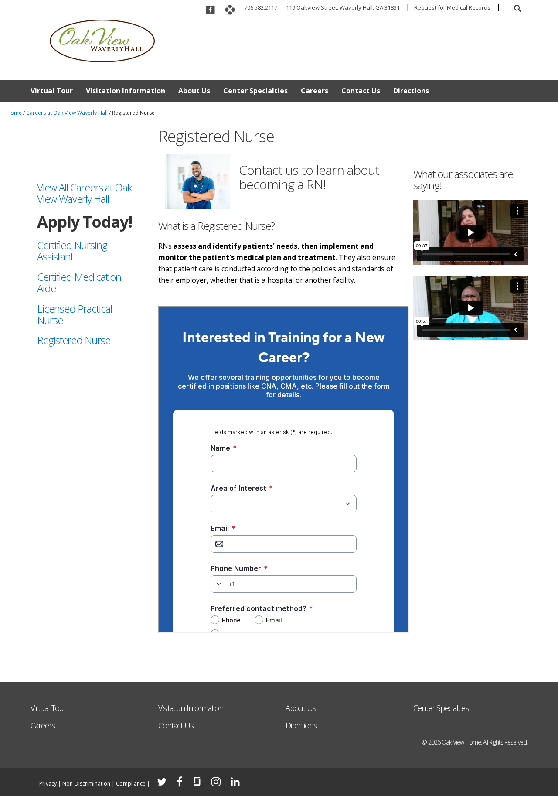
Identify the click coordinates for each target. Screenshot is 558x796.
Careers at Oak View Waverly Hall (67, 112)
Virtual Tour (52, 91)
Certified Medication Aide (79, 282)
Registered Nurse (73, 340)
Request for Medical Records (452, 7)
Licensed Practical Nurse (74, 314)
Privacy (48, 783)
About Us (194, 91)
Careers (314, 91)
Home (14, 112)
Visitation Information (125, 91)
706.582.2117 (260, 7)
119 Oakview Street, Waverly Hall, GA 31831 (343, 7)
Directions (411, 91)
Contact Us (360, 91)
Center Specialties (255, 91)
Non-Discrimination (86, 783)
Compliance (131, 783)
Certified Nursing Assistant (72, 250)
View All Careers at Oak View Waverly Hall (84, 193)
